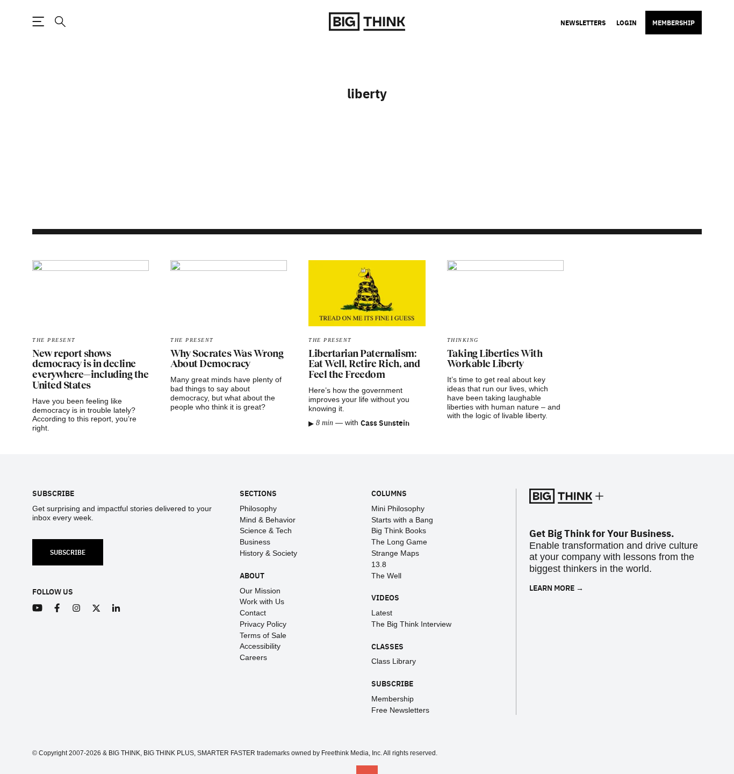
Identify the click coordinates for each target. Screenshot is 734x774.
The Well (386, 575)
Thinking (463, 340)
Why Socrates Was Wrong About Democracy (226, 359)
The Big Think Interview (411, 624)
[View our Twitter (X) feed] (96, 608)
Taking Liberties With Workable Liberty (495, 359)
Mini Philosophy (397, 508)
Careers (253, 657)
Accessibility (260, 646)
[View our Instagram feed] (76, 608)
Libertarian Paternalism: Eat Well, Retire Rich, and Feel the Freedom (364, 364)
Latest (381, 612)
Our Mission (260, 590)
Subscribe (67, 551)
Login (626, 22)
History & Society (268, 553)
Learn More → (556, 587)
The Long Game (399, 542)
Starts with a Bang (402, 519)
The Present (54, 340)
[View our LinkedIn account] (116, 608)
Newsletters (583, 22)
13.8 (378, 564)
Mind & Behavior (268, 519)
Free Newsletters (400, 710)
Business (255, 542)
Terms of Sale (263, 635)
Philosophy (258, 508)
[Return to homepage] (367, 21)
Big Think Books (398, 530)
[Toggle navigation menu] (38, 21)
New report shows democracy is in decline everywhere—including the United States (90, 369)
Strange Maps (395, 553)
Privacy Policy (263, 624)
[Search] (59, 21)
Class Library (393, 661)
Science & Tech (266, 530)
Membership (673, 22)
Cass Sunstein (385, 422)
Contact (253, 612)
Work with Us (262, 601)
